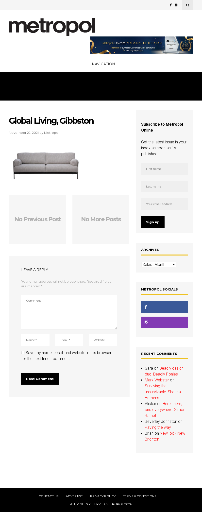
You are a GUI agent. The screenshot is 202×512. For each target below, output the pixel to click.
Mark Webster (157, 380)
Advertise (74, 496)
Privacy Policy (103, 496)
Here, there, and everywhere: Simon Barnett (165, 409)
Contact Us (48, 496)
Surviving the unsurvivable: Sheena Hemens (163, 392)
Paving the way (158, 427)
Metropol (51, 133)
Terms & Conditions (139, 496)
